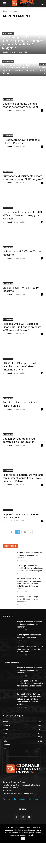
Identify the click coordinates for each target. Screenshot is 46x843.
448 (10, 532)
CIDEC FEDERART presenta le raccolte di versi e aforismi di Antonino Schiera (20, 366)
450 (24, 532)
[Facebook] (16, 817)
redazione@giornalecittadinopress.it (27, 799)
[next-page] (30, 532)
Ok (23, 839)
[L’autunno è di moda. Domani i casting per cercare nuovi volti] (23, 90)
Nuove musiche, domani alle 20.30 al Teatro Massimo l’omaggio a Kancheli (23, 215)
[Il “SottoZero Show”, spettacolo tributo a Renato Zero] (23, 126)
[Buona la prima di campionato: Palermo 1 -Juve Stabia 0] (9, 638)
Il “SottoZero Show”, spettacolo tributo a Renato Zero (21, 141)
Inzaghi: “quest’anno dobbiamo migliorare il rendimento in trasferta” (29, 555)
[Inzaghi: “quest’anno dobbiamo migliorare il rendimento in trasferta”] (9, 555)
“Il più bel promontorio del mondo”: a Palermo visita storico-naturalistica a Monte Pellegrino (30, 568)
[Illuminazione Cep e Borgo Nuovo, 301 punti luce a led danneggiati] (9, 600)
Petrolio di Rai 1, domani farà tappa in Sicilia (20, 404)
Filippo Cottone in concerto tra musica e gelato (21, 516)
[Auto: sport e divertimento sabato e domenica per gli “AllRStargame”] (23, 162)
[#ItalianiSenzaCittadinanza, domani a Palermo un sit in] (23, 425)
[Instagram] (22, 817)
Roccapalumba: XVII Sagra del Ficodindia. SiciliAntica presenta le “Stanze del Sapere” (22, 327)
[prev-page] (5, 532)
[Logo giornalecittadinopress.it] (23, 768)
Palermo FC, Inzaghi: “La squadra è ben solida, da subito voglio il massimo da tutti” (30, 649)
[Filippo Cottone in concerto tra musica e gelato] (23, 500)
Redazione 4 (7, 258)
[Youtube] (29, 817)
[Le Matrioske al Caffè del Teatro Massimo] (23, 238)
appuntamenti (8, 33)
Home (5, 11)
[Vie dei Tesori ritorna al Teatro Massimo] (23, 274)
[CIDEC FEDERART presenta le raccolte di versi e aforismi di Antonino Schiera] (23, 349)
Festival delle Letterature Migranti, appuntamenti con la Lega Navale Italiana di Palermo (23, 478)
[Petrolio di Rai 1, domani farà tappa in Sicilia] (23, 389)
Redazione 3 (7, 110)
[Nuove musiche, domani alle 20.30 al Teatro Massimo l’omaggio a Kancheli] (23, 198)
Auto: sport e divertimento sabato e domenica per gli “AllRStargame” (23, 177)
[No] (43, 833)
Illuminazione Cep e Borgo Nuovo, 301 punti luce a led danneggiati (27, 599)
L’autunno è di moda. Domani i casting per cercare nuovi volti (20, 105)
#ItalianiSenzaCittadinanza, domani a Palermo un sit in (19, 440)
